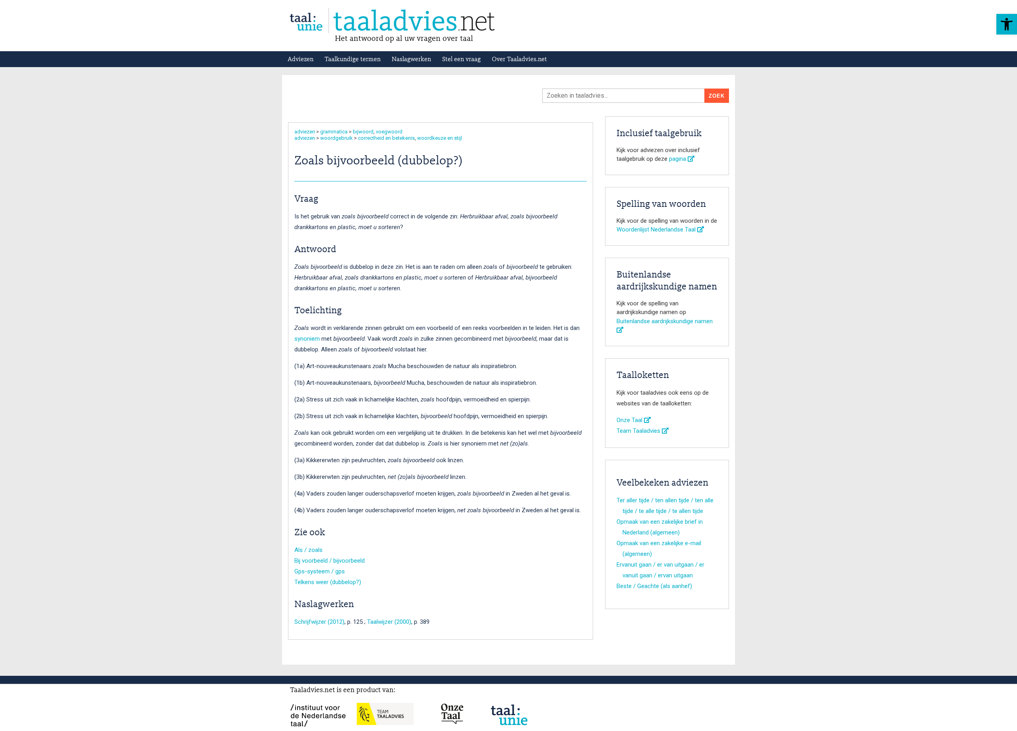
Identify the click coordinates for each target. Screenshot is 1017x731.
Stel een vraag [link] (461, 59)
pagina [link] (678, 158)
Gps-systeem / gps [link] (319, 571)
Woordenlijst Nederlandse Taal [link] (657, 229)
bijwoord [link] (363, 132)
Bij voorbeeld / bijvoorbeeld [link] (329, 560)
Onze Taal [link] (630, 420)
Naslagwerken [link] (411, 59)
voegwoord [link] (389, 132)
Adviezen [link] (300, 59)
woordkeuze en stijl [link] (439, 138)
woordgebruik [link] (336, 138)
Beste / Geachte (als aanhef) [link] (654, 586)
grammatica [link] (334, 132)
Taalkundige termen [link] (353, 59)
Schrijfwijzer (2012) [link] (319, 621)
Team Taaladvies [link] (639, 430)
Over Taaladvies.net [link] (519, 59)
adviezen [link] (304, 132)
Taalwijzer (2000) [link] (389, 621)
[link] (1006, 24)
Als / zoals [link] (308, 550)
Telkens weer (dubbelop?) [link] (327, 582)
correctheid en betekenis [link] (386, 138)
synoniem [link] (307, 338)
